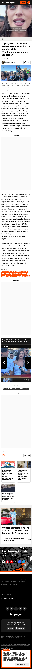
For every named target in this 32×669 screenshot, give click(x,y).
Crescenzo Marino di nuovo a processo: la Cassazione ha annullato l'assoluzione (15, 530)
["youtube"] (11, 561)
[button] (29, 62)
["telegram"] (23, 561)
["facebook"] (19, 561)
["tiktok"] (3, 561)
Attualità (3, 451)
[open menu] (2, 2)
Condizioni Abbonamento (18, 582)
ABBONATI (23, 2)
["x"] (15, 561)
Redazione (4, 584)
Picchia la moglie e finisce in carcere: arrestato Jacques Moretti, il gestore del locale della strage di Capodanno (15, 657)
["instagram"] (7, 561)
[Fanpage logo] (10, 2)
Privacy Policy (22, 579)
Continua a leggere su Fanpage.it (16, 389)
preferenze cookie (14, 584)
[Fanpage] (16, 614)
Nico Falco (13, 62)
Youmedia (4, 579)
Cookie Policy (5, 582)
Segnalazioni (12, 579)
